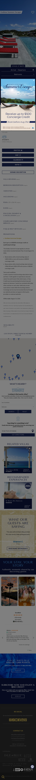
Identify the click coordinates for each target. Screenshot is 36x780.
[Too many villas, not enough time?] (32, 767)
